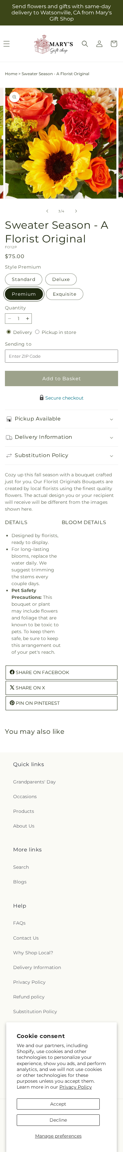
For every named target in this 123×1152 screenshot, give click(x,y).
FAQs (19, 923)
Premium (24, 294)
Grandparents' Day (34, 782)
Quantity (15, 308)
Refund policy (29, 997)
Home (11, 73)
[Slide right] (76, 211)
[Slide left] (47, 211)
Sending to (28, 344)
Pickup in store (59, 332)
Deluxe (61, 279)
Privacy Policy (75, 1087)
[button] (85, 44)
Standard (23, 279)
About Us (23, 826)
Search (21, 867)
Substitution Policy (35, 1011)
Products (23, 811)
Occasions (25, 796)
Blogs (20, 882)
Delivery (23, 332)
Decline (58, 1120)
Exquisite (64, 294)
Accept (58, 1104)
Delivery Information (37, 967)
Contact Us (26, 938)
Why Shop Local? (33, 953)
